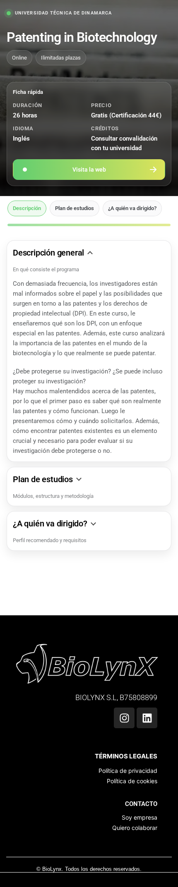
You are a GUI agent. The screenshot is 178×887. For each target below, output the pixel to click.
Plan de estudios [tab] (74, 208)
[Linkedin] (147, 718)
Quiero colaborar (134, 827)
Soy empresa (139, 817)
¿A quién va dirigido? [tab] (132, 208)
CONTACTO (141, 804)
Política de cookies (132, 780)
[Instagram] (124, 718)
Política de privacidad (128, 770)
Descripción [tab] (27, 208)
